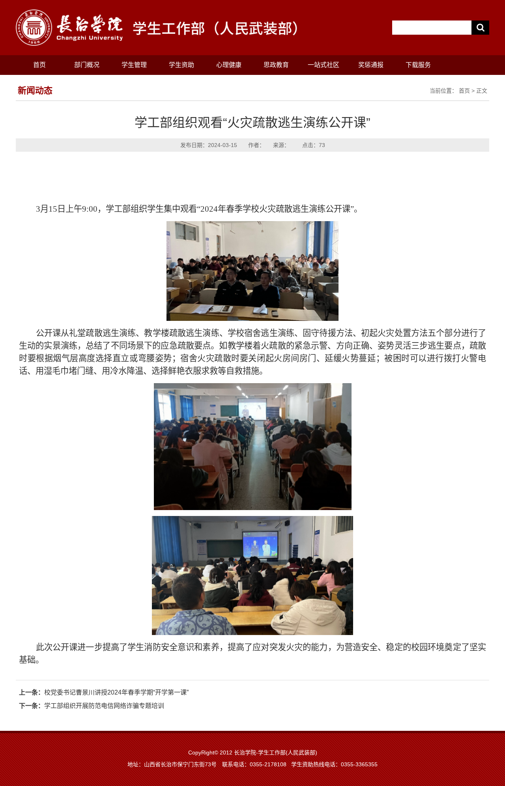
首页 (39, 64)
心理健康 (228, 64)
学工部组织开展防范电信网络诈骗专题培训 (104, 705)
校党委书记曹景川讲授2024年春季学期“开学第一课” (116, 692)
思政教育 (276, 64)
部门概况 (86, 64)
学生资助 (181, 64)
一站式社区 (323, 64)
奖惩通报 (370, 64)
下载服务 (418, 64)
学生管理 (134, 64)
